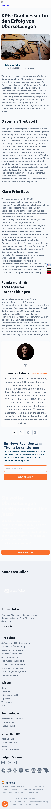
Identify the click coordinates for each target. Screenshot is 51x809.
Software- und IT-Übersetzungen (16, 643)
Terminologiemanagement (13, 671)
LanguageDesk (8, 726)
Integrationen (7, 722)
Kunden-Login (32, 804)
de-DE (49, 273)
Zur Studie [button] (6, 626)
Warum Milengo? (9, 742)
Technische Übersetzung (13, 646)
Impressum (17, 804)
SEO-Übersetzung (9, 657)
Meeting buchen (25, 552)
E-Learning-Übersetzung (13, 664)
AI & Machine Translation (13, 668)
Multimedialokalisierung (12, 661)
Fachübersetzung (9, 675)
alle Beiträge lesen (38, 374)
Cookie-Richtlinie (17, 802)
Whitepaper (7, 702)
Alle (3, 706)
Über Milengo (7, 739)
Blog (3, 688)
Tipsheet (5, 698)
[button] (14, 591)
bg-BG (49, 270)
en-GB (49, 265)
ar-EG (49, 268)
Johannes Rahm (12, 65)
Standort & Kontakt (10, 749)
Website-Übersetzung (11, 653)
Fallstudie (5, 691)
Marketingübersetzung (12, 650)
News (4, 746)
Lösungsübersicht (9, 695)
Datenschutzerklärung (38, 802)
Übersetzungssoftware (12, 719)
